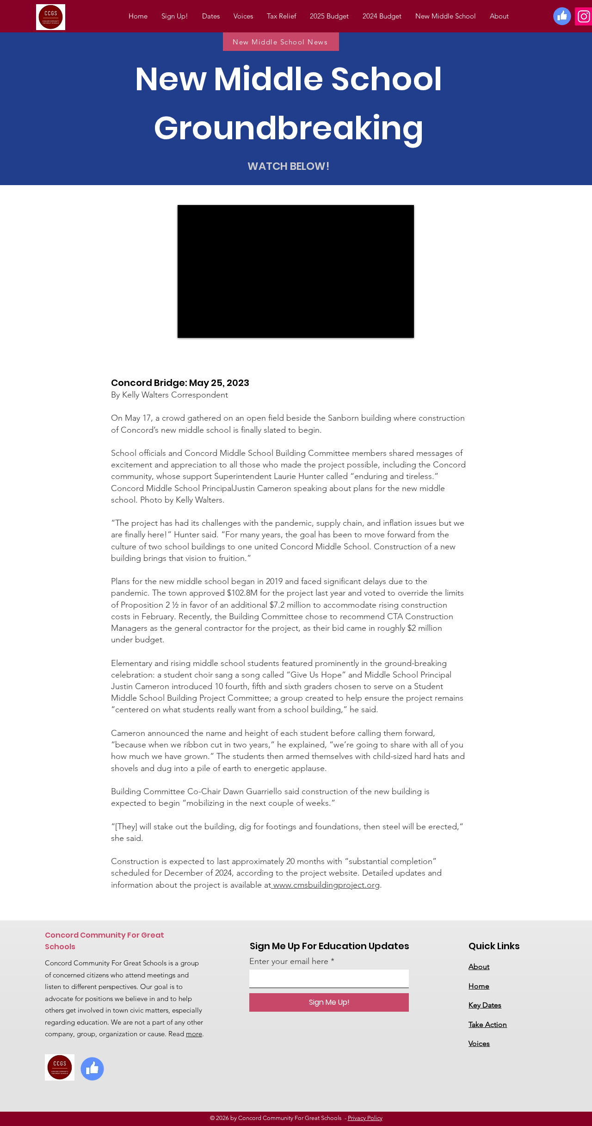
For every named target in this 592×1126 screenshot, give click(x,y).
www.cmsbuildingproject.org (325, 885)
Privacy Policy (365, 1117)
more (194, 1033)
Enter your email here (288, 961)
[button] (382, 16)
